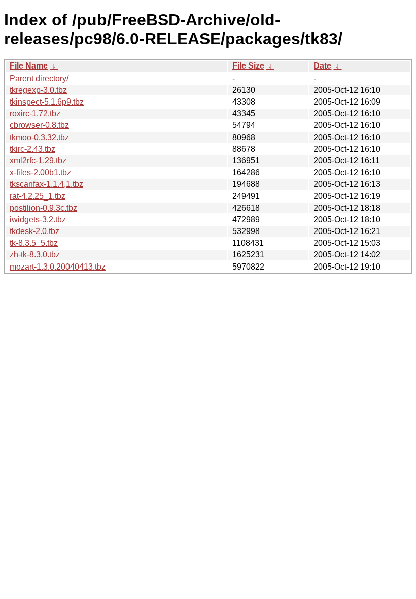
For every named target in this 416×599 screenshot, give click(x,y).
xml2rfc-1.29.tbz (38, 160)
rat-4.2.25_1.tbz (37, 196)
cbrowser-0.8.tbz (39, 125)
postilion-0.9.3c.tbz (43, 208)
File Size (248, 65)
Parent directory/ (39, 78)
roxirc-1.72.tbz (35, 113)
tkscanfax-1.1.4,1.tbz (46, 184)
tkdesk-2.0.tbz (34, 231)
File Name (29, 65)
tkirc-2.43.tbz (32, 149)
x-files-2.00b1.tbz (40, 172)
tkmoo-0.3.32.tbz (39, 137)
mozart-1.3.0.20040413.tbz (58, 266)
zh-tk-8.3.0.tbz (35, 254)
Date (322, 65)
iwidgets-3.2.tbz (38, 219)
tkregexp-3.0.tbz (38, 90)
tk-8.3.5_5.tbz (34, 243)
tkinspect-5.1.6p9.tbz (47, 101)
